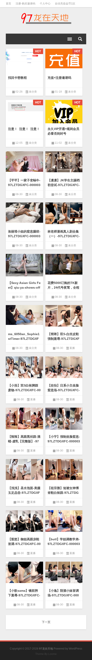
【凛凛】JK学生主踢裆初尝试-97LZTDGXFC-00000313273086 (64, 184)
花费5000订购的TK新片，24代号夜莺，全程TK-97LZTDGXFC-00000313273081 (64, 290)
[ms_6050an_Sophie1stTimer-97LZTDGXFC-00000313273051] (24, 315)
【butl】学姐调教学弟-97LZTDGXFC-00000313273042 (64, 543)
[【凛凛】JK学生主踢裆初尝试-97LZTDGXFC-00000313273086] (64, 161)
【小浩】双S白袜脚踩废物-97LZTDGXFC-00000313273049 (24, 390)
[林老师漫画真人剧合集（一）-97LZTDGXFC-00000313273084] (64, 213)
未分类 (33, 91)
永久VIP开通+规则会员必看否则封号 (63, 131)
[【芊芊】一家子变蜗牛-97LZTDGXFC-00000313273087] (24, 161)
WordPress (75, 648)
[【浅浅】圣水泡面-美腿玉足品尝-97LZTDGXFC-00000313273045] (24, 469)
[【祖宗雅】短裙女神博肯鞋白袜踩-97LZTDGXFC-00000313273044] (64, 469)
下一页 (46, 622)
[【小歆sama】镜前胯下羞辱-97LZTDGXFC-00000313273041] (24, 572)
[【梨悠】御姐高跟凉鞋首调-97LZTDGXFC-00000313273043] (24, 521)
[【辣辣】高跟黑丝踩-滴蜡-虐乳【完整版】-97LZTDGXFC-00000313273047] (24, 418)
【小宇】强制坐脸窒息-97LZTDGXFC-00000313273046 (64, 441)
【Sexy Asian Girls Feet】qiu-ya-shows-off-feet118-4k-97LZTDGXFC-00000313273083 (24, 290)
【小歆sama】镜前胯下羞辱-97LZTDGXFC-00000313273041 (24, 595)
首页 (8, 3)
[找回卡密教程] (24, 57)
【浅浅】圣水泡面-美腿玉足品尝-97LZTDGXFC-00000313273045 (24, 492)
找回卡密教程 (17, 77)
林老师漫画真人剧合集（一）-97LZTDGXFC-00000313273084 (64, 236)
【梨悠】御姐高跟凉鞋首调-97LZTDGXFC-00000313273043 (24, 543)
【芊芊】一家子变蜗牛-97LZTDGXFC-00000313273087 (24, 184)
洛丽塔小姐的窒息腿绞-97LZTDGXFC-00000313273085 (24, 236)
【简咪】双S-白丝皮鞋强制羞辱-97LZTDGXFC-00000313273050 (63, 338)
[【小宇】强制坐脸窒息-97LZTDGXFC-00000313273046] (64, 419)
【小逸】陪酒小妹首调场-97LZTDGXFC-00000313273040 (63, 595)
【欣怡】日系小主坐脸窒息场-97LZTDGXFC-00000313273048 (64, 390)
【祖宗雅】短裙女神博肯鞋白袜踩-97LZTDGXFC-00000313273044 (64, 492)
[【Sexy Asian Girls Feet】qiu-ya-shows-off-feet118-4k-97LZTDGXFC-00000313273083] (24, 265)
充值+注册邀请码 (59, 77)
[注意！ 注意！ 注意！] (24, 108)
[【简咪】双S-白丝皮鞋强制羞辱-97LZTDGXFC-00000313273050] (64, 316)
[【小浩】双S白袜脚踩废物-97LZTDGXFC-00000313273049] (24, 367)
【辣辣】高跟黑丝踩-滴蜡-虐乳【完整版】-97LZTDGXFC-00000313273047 (24, 443)
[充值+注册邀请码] (64, 59)
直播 (72, 348)
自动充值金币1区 (65, 3)
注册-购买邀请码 (25, 3)
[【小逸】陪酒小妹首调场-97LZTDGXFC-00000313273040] (64, 572)
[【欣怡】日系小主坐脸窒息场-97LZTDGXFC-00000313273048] (64, 367)
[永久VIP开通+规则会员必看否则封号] (64, 113)
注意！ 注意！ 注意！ (24, 129)
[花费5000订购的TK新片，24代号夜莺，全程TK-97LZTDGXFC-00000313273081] (64, 264)
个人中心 (45, 3)
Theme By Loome (46, 654)
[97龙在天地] (46, 18)
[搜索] (80, 39)
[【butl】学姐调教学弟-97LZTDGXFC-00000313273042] (64, 521)
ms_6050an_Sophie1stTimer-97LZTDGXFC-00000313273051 (24, 338)
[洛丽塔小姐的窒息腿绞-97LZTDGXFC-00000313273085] (24, 212)
